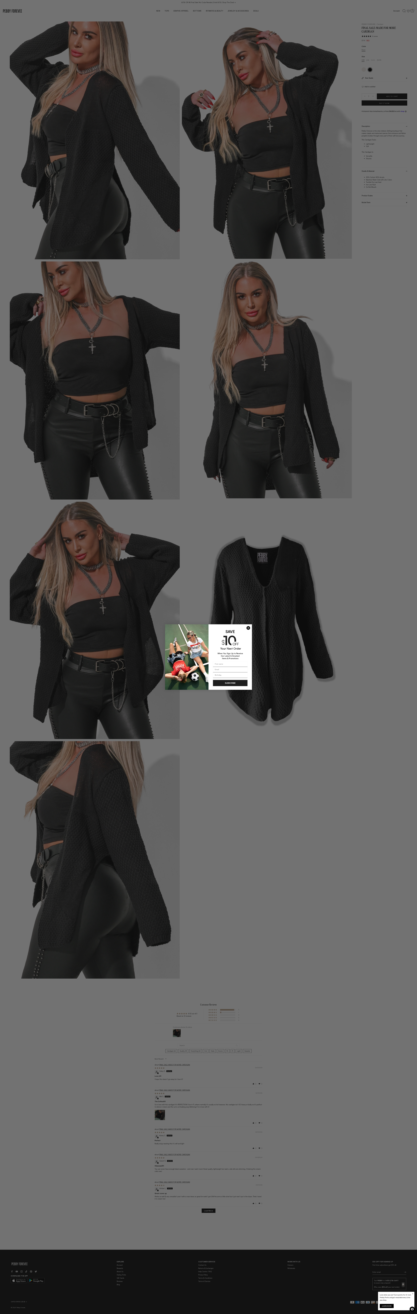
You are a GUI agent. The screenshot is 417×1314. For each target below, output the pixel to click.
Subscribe (230, 683)
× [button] (412, 1293)
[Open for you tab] (412, 1309)
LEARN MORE (387, 1306)
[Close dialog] (248, 628)
